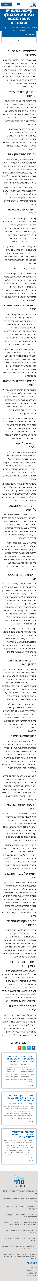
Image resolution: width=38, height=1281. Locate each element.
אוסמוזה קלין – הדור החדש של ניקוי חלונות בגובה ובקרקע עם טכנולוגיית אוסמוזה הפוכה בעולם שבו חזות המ (20, 1256)
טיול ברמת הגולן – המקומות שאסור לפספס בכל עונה (20, 1200)
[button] (18, 4)
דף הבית (34, 28)
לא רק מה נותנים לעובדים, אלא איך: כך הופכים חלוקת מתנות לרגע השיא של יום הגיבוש (20, 1223)
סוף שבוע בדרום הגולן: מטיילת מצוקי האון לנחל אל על (19, 1192)
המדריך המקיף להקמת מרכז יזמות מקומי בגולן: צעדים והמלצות (20, 1097)
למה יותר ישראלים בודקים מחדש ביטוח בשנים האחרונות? (21, 1231)
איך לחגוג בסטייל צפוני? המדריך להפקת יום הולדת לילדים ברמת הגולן (19, 1215)
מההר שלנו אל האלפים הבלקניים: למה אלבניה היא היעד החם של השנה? (19, 1247)
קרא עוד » (31, 1085)
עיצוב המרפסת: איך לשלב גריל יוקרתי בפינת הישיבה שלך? (21, 1207)
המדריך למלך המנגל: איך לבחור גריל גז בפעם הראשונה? (21, 1239)
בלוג (29, 28)
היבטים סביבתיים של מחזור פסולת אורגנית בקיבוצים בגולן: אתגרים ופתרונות (19, 1058)
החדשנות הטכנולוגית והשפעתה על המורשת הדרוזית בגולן (22, 1134)
